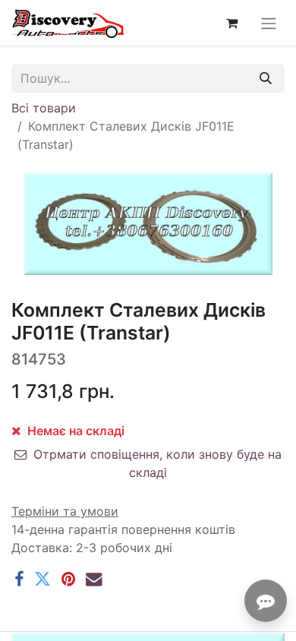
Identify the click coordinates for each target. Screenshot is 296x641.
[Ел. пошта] (94, 579)
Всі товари (43, 107)
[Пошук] (266, 78)
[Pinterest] (68, 579)
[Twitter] (42, 579)
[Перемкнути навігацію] (269, 22)
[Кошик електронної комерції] (231, 23)
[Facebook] (19, 579)
